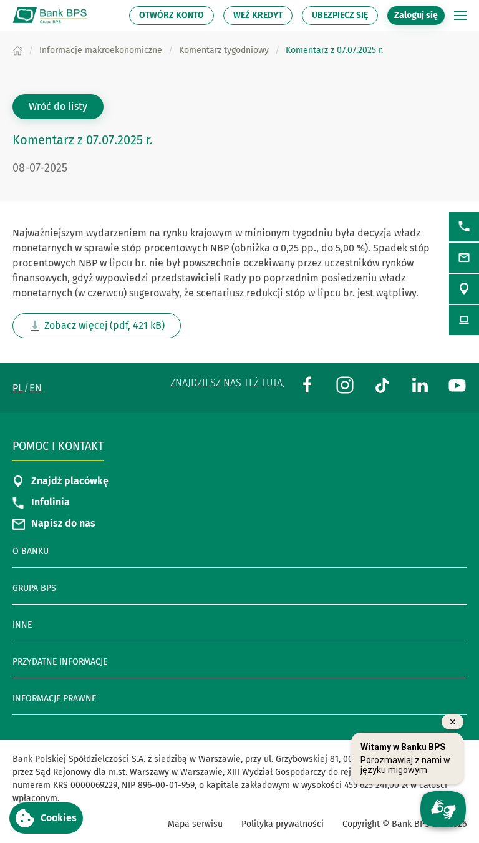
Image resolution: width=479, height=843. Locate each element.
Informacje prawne (54, 698)
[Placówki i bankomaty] (464, 289)
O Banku (30, 551)
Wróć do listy (58, 106)
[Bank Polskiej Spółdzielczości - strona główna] (53, 15)
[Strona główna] (17, 50)
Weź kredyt (258, 15)
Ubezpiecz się (340, 15)
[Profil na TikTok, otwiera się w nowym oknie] (382, 384)
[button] (460, 15)
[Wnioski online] (464, 320)
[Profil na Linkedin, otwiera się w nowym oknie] (419, 384)
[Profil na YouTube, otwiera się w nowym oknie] (457, 384)
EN (35, 388)
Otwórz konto (171, 15)
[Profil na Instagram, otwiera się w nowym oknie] (345, 384)
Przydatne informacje (59, 661)
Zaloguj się (419, 15)
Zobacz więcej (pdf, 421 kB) (112, 328)
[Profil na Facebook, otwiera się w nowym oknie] (307, 384)
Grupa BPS (34, 588)
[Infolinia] (464, 226)
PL (17, 388)
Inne (22, 625)
